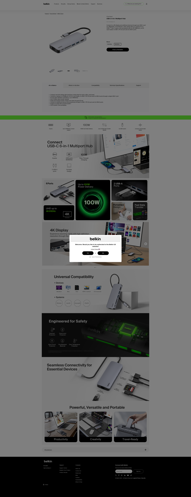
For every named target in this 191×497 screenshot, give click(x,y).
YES (88, 253)
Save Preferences (96, 257)
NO (103, 253)
